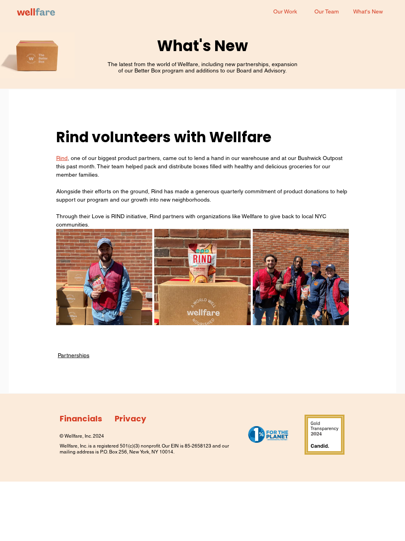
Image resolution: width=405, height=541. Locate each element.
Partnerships (73, 355)
